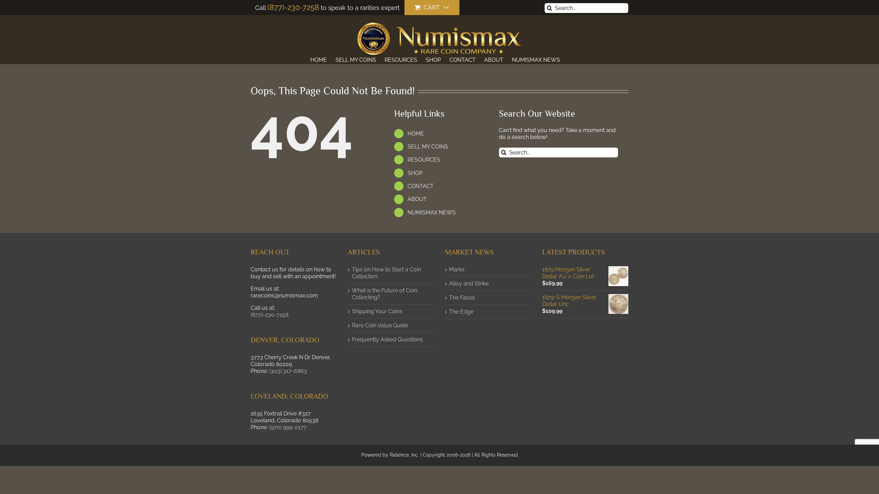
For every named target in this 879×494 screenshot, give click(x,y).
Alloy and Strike (469, 283)
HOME (416, 133)
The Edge (461, 311)
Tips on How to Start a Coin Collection (386, 273)
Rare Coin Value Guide (380, 325)
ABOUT (417, 199)
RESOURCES (424, 159)
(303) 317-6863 (288, 371)
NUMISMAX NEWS (432, 212)
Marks (457, 269)
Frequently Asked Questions (387, 339)
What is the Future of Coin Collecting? (384, 294)
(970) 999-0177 (288, 427)
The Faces (462, 297)
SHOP (415, 173)
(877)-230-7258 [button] (269, 314)
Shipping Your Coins (377, 311)
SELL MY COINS (428, 146)
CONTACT (421, 186)
